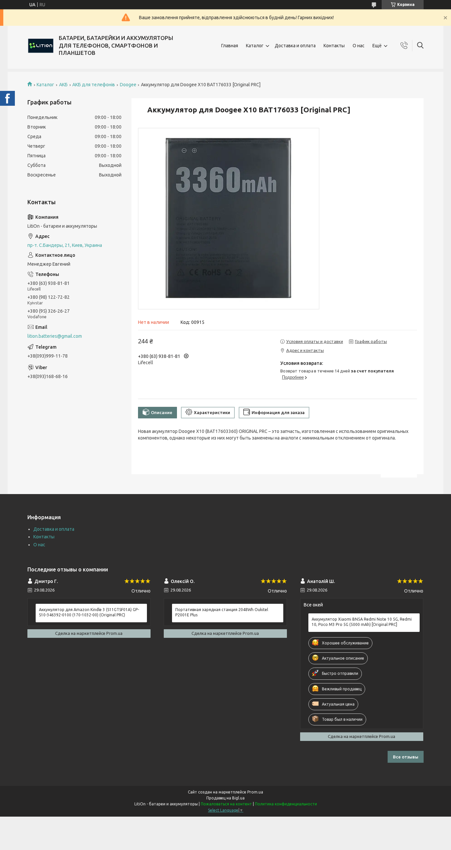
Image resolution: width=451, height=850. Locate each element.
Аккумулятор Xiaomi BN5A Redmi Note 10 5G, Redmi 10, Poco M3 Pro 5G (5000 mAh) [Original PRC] (362, 622)
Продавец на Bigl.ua (225, 798)
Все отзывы (405, 756)
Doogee (128, 84)
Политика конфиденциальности (286, 804)
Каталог (254, 45)
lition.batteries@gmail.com (54, 336)
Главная (229, 45)
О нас (358, 45)
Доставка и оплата (295, 45)
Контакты (334, 45)
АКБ (63, 84)
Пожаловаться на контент (226, 804)
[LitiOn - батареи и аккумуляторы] (40, 45)
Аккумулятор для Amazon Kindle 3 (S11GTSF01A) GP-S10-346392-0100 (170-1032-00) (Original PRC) (89, 612)
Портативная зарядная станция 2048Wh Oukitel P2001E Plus (221, 612)
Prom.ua (255, 792)
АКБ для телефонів (93, 84)
